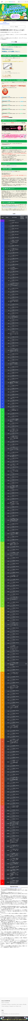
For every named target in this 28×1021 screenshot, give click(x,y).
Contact (3, 1015)
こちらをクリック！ (13, 165)
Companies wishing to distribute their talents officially (13, 1004)
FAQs (2, 1012)
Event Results (23, 22)
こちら (15, 160)
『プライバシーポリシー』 (6, 199)
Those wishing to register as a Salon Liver (11, 1006)
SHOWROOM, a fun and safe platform (10, 1014)
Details (4, 22)
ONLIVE (14, 22)
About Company (5, 1002)
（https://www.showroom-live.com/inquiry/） (10, 206)
